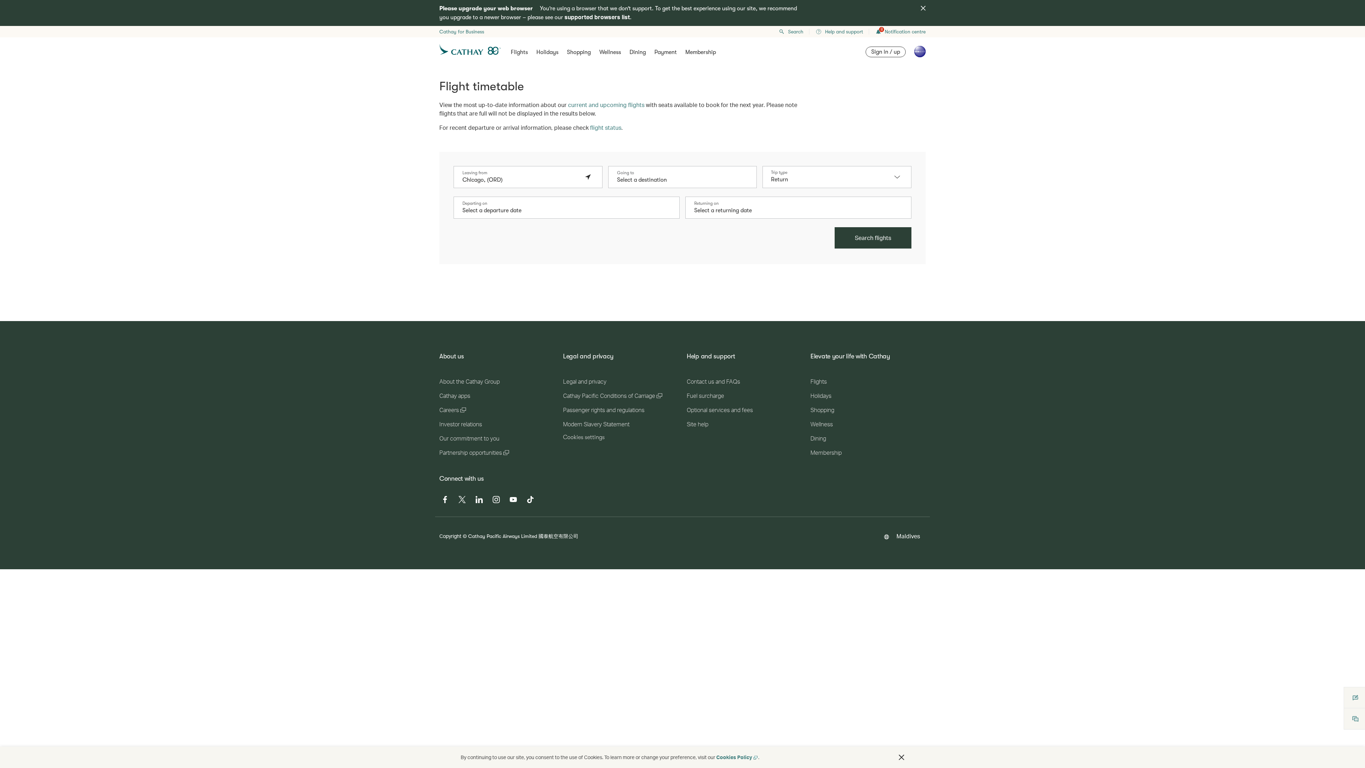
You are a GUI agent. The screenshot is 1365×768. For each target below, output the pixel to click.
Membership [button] (700, 52)
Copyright (450, 536)
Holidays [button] (547, 52)
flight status (605, 127)
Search (795, 31)
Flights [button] (519, 52)
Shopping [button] (579, 52)
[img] (923, 8)
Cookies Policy (734, 757)
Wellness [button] (610, 52)
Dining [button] (638, 52)
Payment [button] (665, 52)
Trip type (779, 172)
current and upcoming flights (606, 104)
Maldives (908, 536)
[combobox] (520, 180)
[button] (900, 177)
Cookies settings (584, 437)
